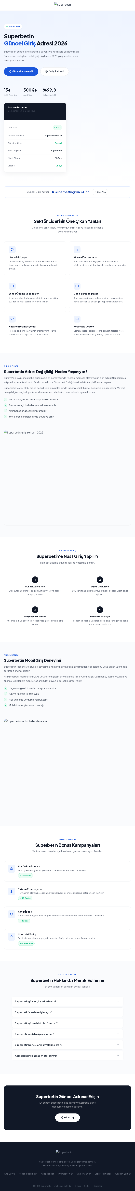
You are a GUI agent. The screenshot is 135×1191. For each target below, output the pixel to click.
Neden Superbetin (28, 1173)
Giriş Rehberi (56, 71)
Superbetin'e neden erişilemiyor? (34, 1012)
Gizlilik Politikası (103, 1173)
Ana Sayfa (9, 1173)
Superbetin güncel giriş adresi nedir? (35, 1001)
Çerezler (98, 1186)
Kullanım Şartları (123, 1173)
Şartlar (87, 1186)
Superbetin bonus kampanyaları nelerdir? (38, 1044)
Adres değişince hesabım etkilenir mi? (36, 1055)
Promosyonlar (65, 1173)
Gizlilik (78, 1186)
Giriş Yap (101, 192)
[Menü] (128, 5)
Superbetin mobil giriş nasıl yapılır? (34, 1033)
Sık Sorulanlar (84, 1173)
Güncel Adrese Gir (23, 71)
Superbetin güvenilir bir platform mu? (36, 1023)
